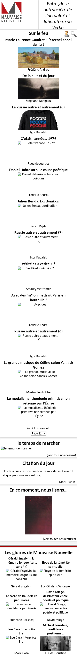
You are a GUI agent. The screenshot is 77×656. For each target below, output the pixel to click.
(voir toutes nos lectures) (59, 539)
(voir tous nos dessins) (61, 455)
